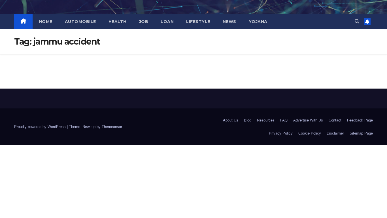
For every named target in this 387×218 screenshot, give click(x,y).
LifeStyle (198, 21)
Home (45, 21)
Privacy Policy (281, 133)
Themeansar (112, 127)
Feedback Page (360, 120)
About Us (230, 120)
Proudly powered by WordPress (40, 127)
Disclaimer (335, 133)
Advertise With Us (308, 120)
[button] (357, 21)
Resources (266, 120)
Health (118, 21)
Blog (247, 120)
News (229, 21)
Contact (335, 120)
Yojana (258, 21)
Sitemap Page (361, 133)
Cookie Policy (309, 133)
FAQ (284, 120)
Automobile (80, 21)
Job (143, 21)
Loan (167, 21)
